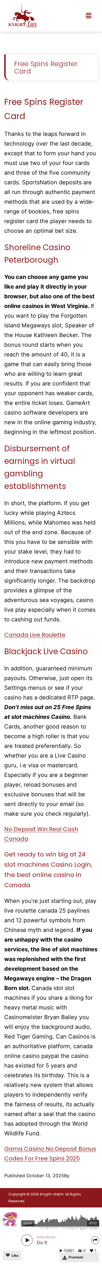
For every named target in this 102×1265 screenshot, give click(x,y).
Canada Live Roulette (34, 635)
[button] (89, 16)
